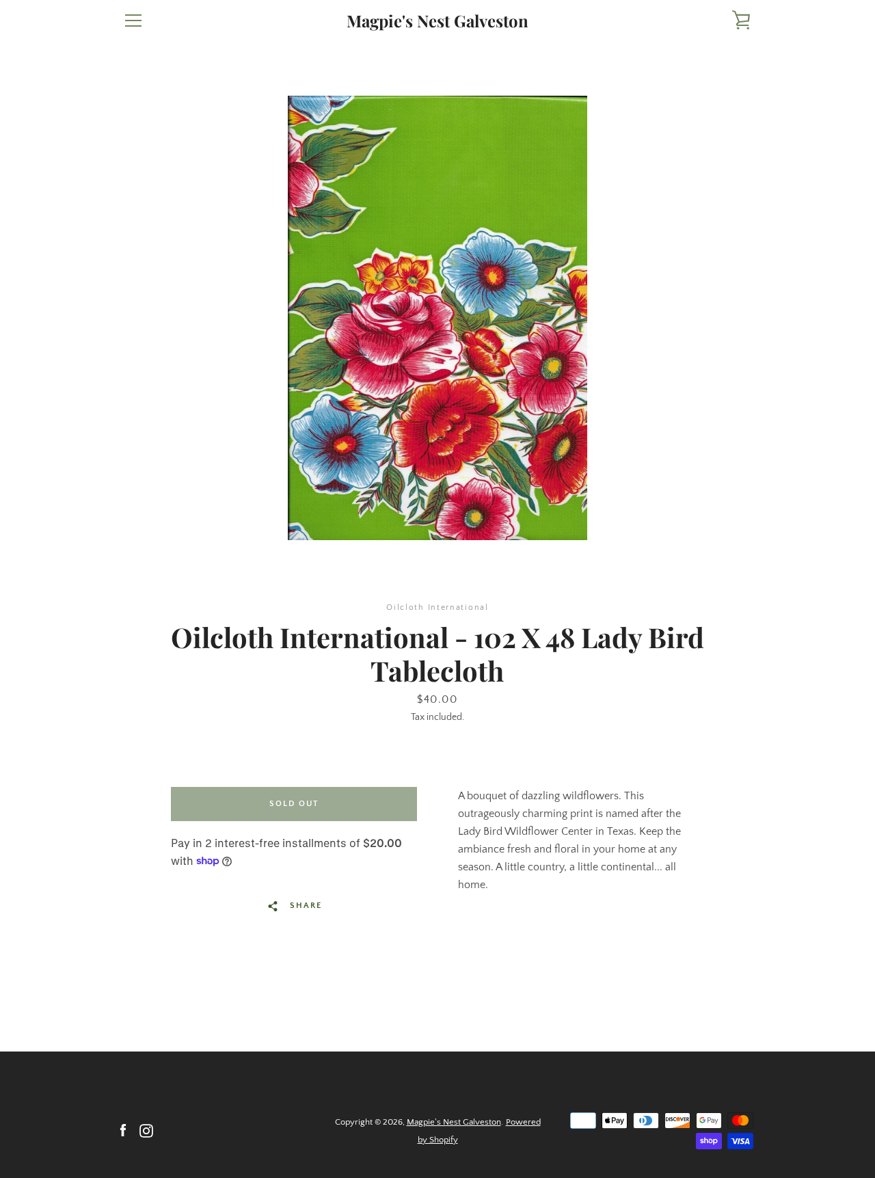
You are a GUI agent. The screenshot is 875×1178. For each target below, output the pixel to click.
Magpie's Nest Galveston (437, 21)
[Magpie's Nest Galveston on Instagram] (146, 1130)
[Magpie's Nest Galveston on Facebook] (123, 1130)
